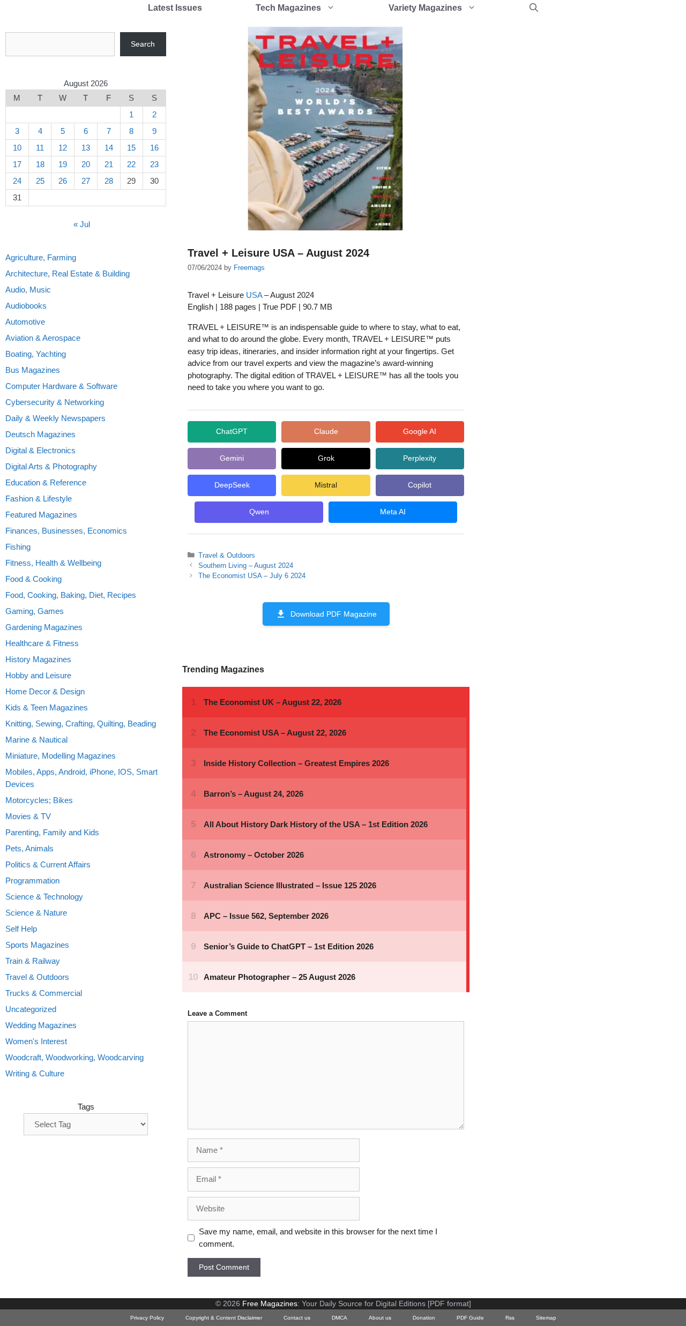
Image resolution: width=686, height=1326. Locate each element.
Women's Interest (36, 1041)
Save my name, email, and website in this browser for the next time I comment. (318, 1237)
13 (85, 147)
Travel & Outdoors (226, 555)
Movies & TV (28, 816)
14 (109, 147)
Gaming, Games (34, 611)
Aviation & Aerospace (42, 337)
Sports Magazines (37, 944)
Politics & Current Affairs (48, 864)
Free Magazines (269, 1303)
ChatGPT (232, 431)
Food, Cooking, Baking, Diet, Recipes (70, 595)
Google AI (419, 431)
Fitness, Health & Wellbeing (53, 562)
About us (380, 1318)
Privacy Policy (147, 1318)
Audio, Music (28, 289)
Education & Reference (45, 482)
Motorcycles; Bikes (39, 800)
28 (109, 180)
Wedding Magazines (41, 1025)
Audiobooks (26, 305)
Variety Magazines (425, 7)
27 (85, 180)
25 (40, 180)
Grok (326, 458)
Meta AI (393, 511)
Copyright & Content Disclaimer (223, 1318)
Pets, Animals (29, 848)
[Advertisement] (566, 193)
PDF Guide (470, 1318)
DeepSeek (232, 485)
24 (17, 180)
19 (62, 164)
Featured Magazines (41, 514)
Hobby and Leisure (38, 675)
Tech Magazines (288, 7)
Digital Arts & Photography (51, 466)
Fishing (18, 546)
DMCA (339, 1318)
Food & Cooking (33, 578)
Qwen (259, 511)
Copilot (419, 485)
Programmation (32, 880)
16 (154, 147)
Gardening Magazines (44, 627)
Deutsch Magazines (40, 434)
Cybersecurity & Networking (54, 402)
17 (17, 164)
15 (131, 147)
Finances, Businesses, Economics (66, 530)
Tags (86, 1106)
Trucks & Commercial (43, 993)
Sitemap (546, 1318)
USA (254, 294)
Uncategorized (30, 1009)
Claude (326, 431)
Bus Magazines (32, 369)
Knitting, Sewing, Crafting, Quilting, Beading (80, 723)
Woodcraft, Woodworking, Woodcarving (74, 1057)
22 (131, 164)
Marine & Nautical (36, 739)
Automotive (25, 321)
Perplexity (419, 458)
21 (109, 164)
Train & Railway (32, 960)
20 (85, 164)
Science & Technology (44, 896)
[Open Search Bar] (534, 8)
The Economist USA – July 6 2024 (251, 576)
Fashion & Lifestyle (38, 498)
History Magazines (38, 659)
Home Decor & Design (45, 691)
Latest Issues (175, 7)
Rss (509, 1318)
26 (62, 180)
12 (62, 147)
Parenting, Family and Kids (52, 832)
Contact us (297, 1318)
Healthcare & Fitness (42, 643)
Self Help (21, 928)
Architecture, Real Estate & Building (67, 273)
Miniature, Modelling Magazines (60, 755)
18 (40, 164)
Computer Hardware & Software (61, 386)
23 (154, 164)
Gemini (232, 458)
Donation (424, 1318)
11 (40, 147)
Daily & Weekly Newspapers (55, 418)
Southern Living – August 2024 (245, 565)
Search (143, 44)
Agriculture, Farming (40, 257)
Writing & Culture (34, 1073)
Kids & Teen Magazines (46, 707)
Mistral (326, 485)
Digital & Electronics (40, 450)
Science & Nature (36, 912)
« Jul (81, 224)
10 (17, 147)
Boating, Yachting (35, 353)
